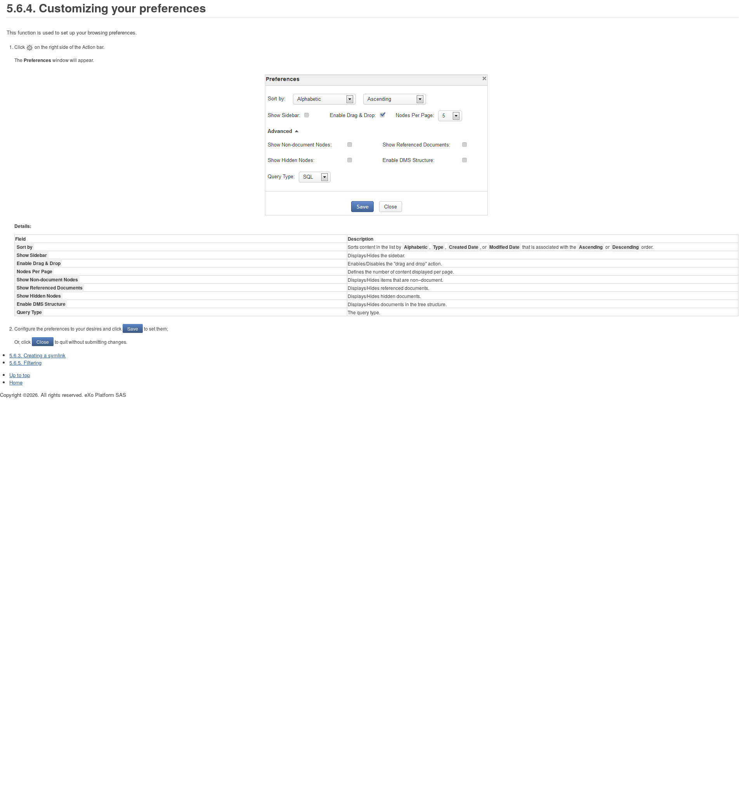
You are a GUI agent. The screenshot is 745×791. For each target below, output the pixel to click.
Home (16, 382)
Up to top (19, 375)
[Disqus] (372, 496)
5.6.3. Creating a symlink (37, 355)
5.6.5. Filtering (25, 362)
